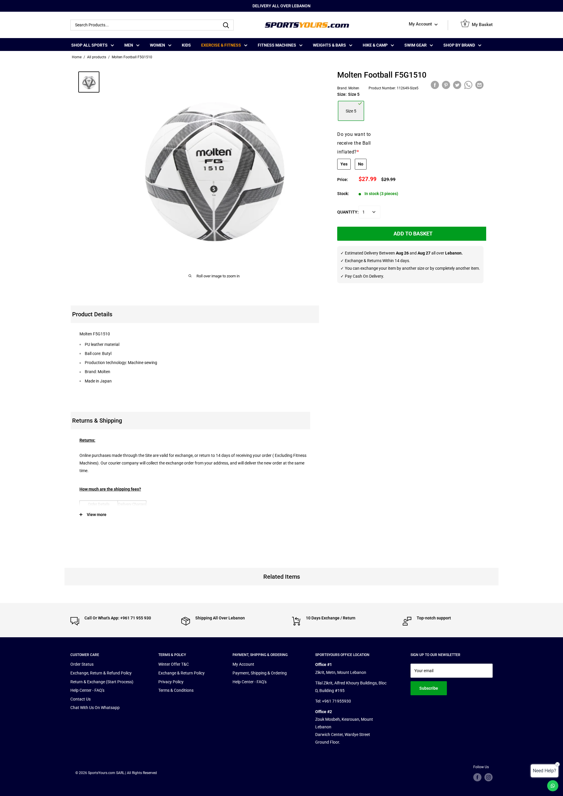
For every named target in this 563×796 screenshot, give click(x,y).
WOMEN (157, 45)
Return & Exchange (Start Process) (101, 681)
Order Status (82, 664)
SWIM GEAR (415, 45)
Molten (353, 88)
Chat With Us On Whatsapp (95, 707)
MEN (128, 45)
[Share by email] (479, 85)
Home (77, 57)
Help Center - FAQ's (87, 690)
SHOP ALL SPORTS (89, 45)
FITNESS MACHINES (277, 45)
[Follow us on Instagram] (488, 777)
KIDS (186, 45)
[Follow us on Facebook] (477, 777)
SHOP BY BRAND (459, 45)
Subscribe (428, 688)
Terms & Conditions (176, 690)
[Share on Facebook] (435, 85)
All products (96, 57)
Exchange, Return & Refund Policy (101, 673)
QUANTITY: (348, 212)
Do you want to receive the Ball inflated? (354, 142)
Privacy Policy (171, 681)
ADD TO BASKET (413, 233)
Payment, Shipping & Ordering (260, 673)
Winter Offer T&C (173, 664)
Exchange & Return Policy (181, 673)
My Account (421, 24)
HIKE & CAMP (375, 45)
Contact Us (80, 699)
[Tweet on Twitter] (457, 85)
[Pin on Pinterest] (446, 85)
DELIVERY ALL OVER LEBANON (281, 6)
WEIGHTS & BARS (329, 45)
